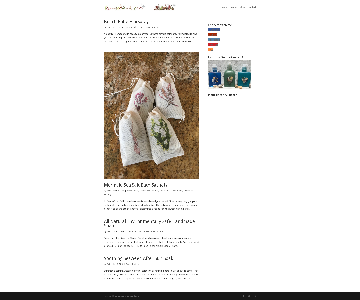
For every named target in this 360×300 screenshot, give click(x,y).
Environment (143, 231)
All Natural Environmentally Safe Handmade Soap (149, 224)
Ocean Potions (151, 27)
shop (242, 7)
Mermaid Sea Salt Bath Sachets (135, 185)
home (224, 7)
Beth (109, 27)
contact (252, 7)
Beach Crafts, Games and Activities (142, 190)
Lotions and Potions (134, 27)
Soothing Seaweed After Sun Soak (138, 258)
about (234, 7)
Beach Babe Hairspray (126, 21)
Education (131, 231)
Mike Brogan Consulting (125, 295)
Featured (164, 190)
